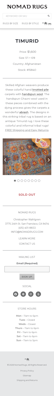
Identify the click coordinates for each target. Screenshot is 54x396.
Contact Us (27, 243)
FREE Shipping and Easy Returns (27, 130)
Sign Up (27, 276)
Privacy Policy (27, 371)
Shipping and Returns (27, 380)
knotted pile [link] (40, 89)
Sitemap (27, 375)
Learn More (27, 238)
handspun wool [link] (32, 94)
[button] (48, 16)
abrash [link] (23, 112)
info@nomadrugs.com (27, 231)
